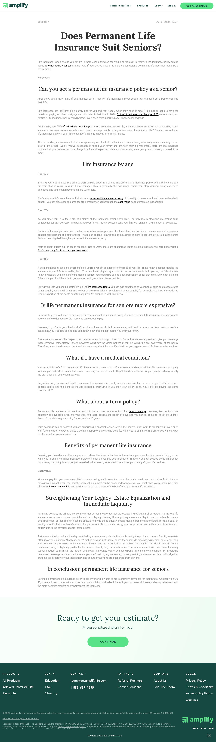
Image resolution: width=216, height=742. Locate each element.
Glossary (51, 693)
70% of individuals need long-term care (78, 126)
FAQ (48, 687)
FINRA (67, 723)
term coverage (137, 411)
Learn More (114, 735)
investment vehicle (59, 486)
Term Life (9, 693)
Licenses (192, 699)
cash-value (124, 201)
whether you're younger (58, 65)
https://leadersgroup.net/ (72, 726)
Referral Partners (130, 680)
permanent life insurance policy (106, 198)
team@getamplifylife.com (88, 680)
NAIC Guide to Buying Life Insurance (21, 718)
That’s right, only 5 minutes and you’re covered (63, 250)
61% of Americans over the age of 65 (137, 114)
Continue (108, 641)
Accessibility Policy (199, 693)
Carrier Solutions (129, 687)
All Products (11, 680)
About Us (160, 680)
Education (43, 21)
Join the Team (164, 687)
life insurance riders (99, 286)
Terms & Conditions (199, 687)
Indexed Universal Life (18, 687)
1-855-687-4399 (82, 687)
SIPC (74, 723)
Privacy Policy (196, 680)
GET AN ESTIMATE (197, 5)
